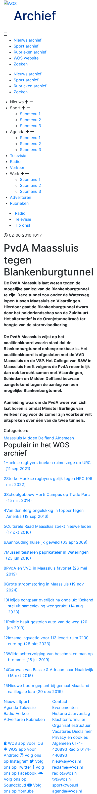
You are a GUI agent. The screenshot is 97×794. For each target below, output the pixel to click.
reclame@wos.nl (67, 767)
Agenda (11, 707)
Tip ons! (22, 225)
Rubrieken (19, 203)
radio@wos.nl (65, 773)
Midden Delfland (38, 437)
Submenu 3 (30, 125)
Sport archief (26, 46)
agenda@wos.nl (67, 791)
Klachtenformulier (68, 719)
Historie (59, 713)
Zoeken (21, 63)
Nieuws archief (28, 40)
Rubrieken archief (30, 52)
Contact (59, 701)
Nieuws (10, 701)
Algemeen (64, 437)
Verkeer (17, 167)
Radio (15, 161)
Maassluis (13, 437)
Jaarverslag (79, 713)
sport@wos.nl (65, 785)
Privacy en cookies (70, 737)
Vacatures (61, 731)
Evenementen (65, 707)
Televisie (18, 155)
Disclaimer (82, 731)
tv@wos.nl (62, 779)
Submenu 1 (30, 113)
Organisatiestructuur (71, 725)
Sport (24, 701)
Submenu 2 (30, 119)
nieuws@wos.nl (66, 761)
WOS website (26, 57)
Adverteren (20, 197)
